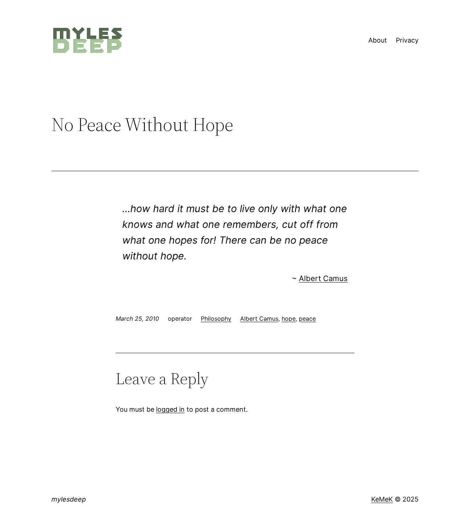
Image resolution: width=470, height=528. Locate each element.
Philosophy (216, 318)
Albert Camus (323, 278)
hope (289, 318)
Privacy (407, 40)
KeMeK (382, 499)
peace (307, 318)
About (377, 40)
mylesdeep (68, 499)
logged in (170, 409)
